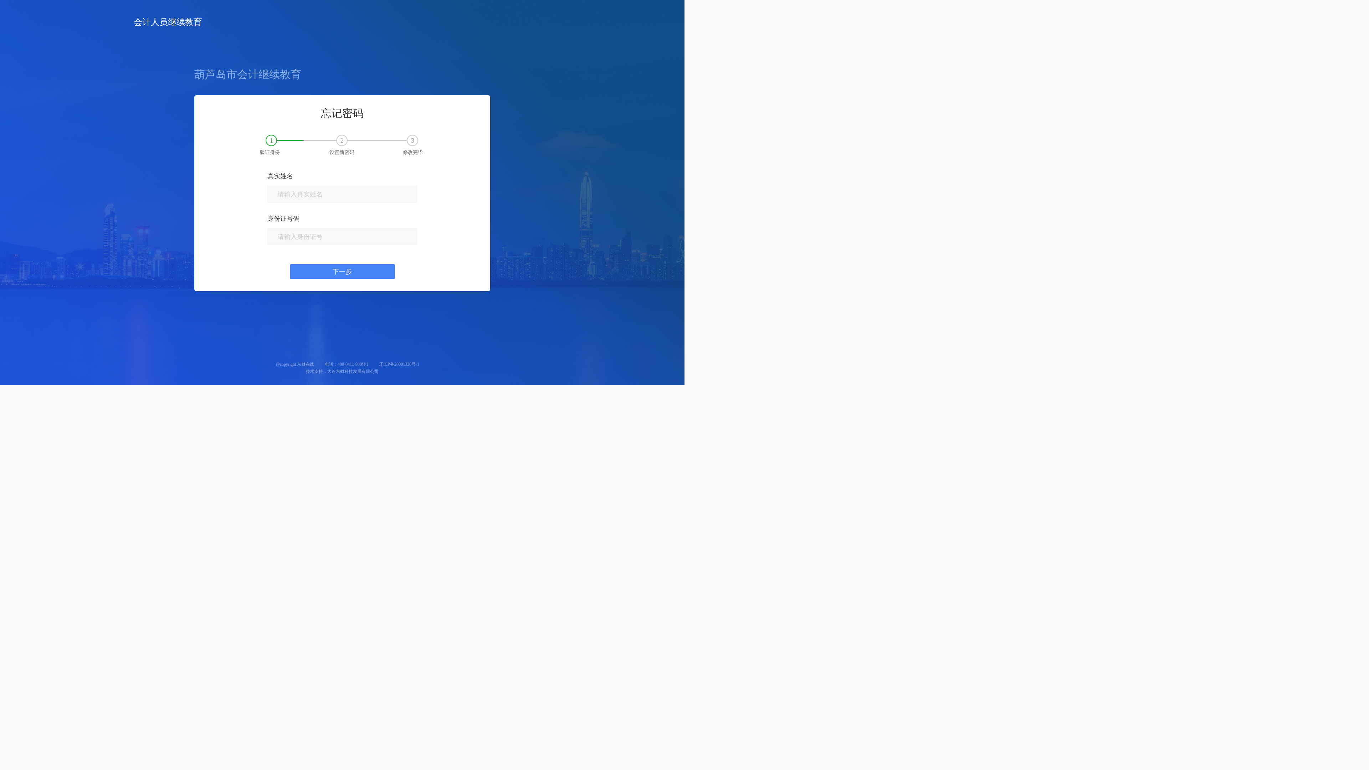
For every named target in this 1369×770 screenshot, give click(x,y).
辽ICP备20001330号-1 (399, 364)
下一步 (342, 271)
